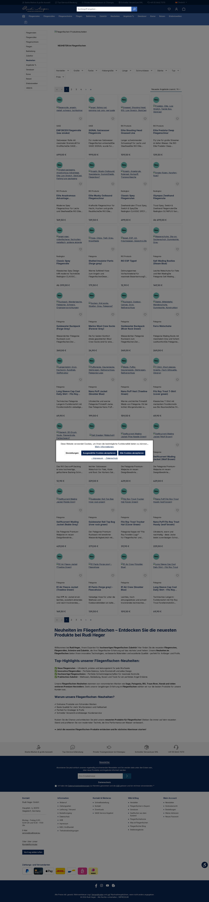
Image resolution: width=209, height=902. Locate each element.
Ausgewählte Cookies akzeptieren (99, 453)
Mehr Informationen (104, 446)
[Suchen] (134, 9)
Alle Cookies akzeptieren (132, 453)
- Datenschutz (111, 458)
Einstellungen (72, 453)
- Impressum (97, 458)
